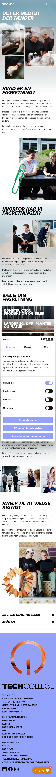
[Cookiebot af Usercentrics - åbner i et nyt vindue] (41, 339)
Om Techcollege (10, 743)
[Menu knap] (52, 4)
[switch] (49, 391)
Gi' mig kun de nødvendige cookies (28, 436)
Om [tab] (46, 347)
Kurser (6, 724)
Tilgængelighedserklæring (17, 759)
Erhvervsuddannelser (14, 717)
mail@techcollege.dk (21, 699)
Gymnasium (8, 721)
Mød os (6, 731)
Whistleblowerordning (15, 756)
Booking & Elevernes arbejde (17, 737)
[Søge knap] (45, 4)
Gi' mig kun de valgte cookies (28, 428)
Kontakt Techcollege (13, 734)
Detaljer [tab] (28, 347)
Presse (5, 746)
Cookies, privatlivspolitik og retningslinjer (25, 763)
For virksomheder (12, 727)
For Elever (7, 749)
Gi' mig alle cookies (28, 420)
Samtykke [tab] (10, 347)
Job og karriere (10, 753)
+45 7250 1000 (18, 702)
